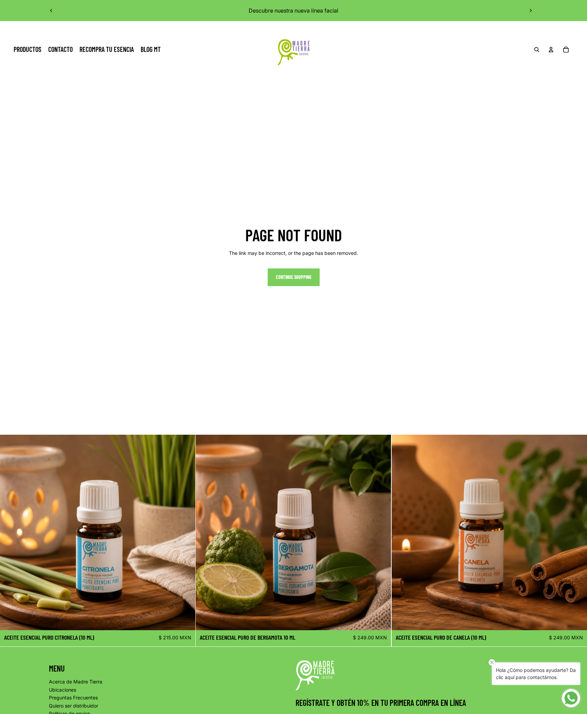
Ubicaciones (62, 690)
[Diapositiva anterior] (51, 10)
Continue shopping (294, 277)
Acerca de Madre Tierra (75, 681)
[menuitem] (27, 49)
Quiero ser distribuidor (73, 706)
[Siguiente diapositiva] (530, 10)
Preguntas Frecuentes (73, 697)
